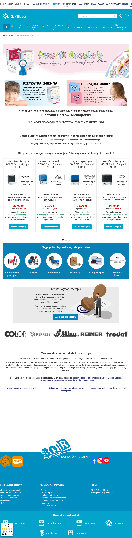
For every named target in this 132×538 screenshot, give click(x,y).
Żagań (75, 380)
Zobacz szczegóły (18, 226)
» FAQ (2, 503)
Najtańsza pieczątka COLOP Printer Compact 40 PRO (113, 164)
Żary (80, 380)
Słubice (111, 378)
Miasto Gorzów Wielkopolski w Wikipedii (23, 388)
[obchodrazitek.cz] (14, 527)
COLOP (99, 144)
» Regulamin (44, 503)
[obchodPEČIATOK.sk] (51, 527)
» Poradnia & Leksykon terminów (53, 498)
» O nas (43, 490)
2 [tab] (66, 240)
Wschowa (68, 380)
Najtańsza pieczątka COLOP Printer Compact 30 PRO (82, 164)
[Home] (6, 27)
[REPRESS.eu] (114, 527)
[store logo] (14, 16)
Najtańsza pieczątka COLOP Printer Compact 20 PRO (50, 164)
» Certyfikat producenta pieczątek (53, 500)
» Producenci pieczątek (49, 495)
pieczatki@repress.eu (104, 493)
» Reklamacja (5, 500)
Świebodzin (59, 380)
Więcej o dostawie (18, 220)
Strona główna (8, 36)
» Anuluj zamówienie (48, 505)
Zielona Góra (88, 380)
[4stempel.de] (85, 527)
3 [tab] (69, 240)
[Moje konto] (121, 16)
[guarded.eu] (48, 537)
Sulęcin (50, 380)
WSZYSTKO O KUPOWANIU (109, 4)
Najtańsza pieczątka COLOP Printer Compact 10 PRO (18, 164)
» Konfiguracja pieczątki (9, 495)
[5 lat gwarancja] (6, 466)
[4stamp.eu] (77, 537)
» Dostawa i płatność (8, 498)
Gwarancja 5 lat (61, 4)
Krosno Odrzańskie (80, 378)
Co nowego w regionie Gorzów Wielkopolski (108, 388)
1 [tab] (63, 240)
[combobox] (97, 16)
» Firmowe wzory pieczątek (11, 493)
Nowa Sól (103, 378)
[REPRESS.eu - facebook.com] (94, 463)
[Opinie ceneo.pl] (17, 466)
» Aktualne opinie (46, 493)
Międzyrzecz (93, 378)
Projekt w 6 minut (45, 4)
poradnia (125, 4)
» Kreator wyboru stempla (10, 490)
